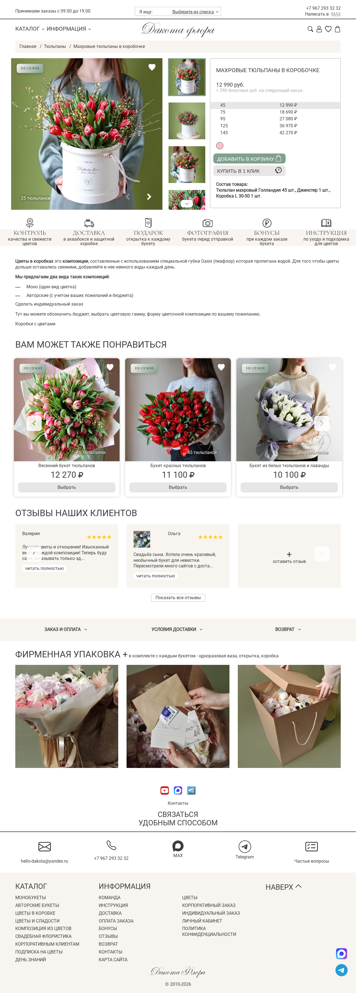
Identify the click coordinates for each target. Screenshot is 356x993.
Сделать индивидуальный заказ (49, 304)
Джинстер (313, 190)
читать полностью (44, 568)
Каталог (27, 28)
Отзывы (108, 936)
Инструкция (113, 905)
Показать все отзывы (178, 597)
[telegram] (341, 970)
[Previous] (34, 423)
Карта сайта (113, 959)
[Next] (322, 423)
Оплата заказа (116, 921)
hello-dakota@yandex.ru (44, 861)
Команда (109, 897)
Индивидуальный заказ (211, 913)
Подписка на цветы (39, 952)
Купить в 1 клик (238, 171)
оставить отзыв (289, 558)
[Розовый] (219, 145)
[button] (127, 197)
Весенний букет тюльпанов (66, 465)
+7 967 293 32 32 (323, 8)
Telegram (245, 857)
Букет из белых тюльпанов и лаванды (289, 465)
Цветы (189, 897)
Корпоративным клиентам (47, 944)
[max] (341, 954)
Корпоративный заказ (209, 905)
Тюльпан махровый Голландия (256, 190)
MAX (336, 14)
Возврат (108, 944)
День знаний (30, 959)
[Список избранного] (328, 30)
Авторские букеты (37, 905)
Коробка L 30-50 (238, 196)
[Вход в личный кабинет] (319, 30)
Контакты (178, 803)
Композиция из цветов (43, 928)
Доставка (110, 913)
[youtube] (165, 797)
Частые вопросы (311, 861)
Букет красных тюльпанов (178, 465)
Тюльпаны (55, 46)
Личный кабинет (202, 921)
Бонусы (108, 928)
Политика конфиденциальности (209, 931)
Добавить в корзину (245, 159)
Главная (27, 46)
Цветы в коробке (35, 913)
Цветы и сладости (37, 921)
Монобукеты (30, 897)
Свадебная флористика (43, 936)
